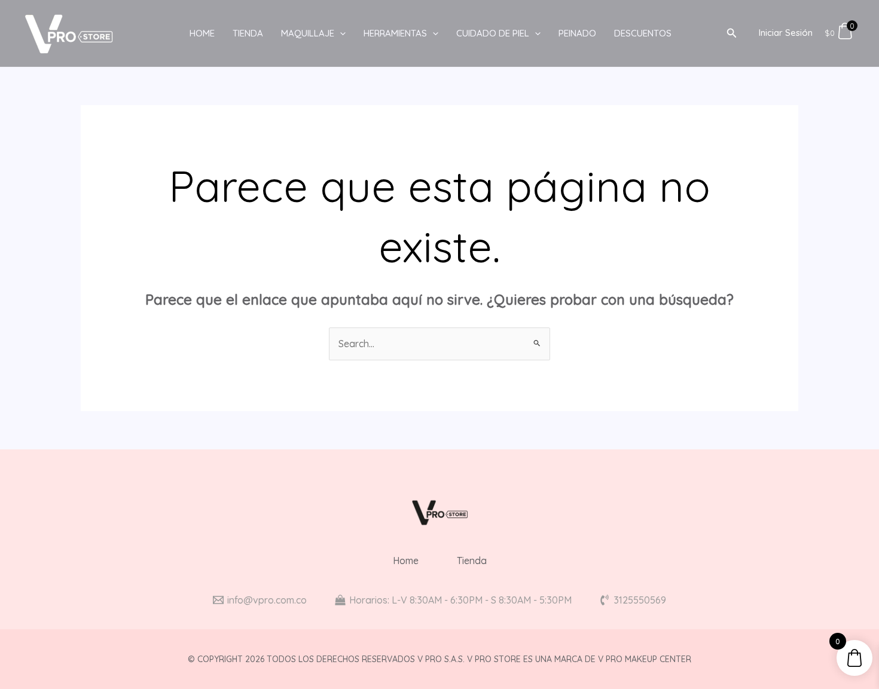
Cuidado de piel (492, 33)
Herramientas (395, 33)
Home (202, 33)
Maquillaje (307, 33)
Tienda (248, 33)
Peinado (577, 33)
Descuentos (643, 33)
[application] (340, 33)
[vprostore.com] (69, 32)
